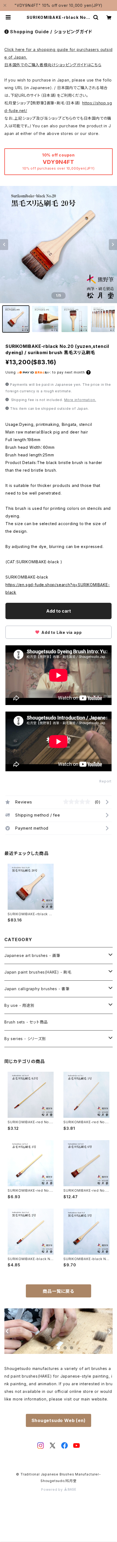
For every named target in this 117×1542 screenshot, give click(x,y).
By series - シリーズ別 (25, 1038)
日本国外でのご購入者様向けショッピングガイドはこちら (52, 64)
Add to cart (58, 611)
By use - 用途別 (19, 1005)
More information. (80, 400)
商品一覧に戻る (58, 1291)
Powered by (52, 1489)
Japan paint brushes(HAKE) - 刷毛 (38, 972)
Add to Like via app (61, 632)
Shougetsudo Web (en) (59, 1420)
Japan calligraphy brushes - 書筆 (37, 988)
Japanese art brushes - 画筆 (32, 955)
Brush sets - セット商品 (26, 1022)
